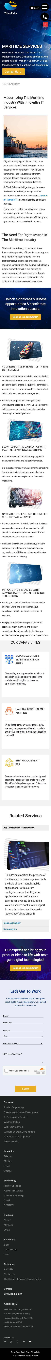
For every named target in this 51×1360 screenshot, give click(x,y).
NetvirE (7, 1220)
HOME (5, 84)
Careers (8, 1289)
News (6, 1254)
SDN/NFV (9, 1205)
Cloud (7, 1200)
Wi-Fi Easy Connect (13, 1127)
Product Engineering (14, 1107)
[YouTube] (30, 1342)
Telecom (8, 1156)
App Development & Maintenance (19, 827)
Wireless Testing (12, 1122)
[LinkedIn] (5, 1342)
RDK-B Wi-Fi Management (17, 1136)
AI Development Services (16, 1117)
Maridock (8, 1225)
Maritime (8, 1161)
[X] (11, 1342)
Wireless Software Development (19, 1132)
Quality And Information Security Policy (22, 1279)
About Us (8, 1269)
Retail (7, 1166)
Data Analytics (10, 929)
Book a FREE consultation (25, 317)
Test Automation (11, 1141)
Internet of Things (12, 1186)
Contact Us (12, 71)
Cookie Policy (25, 1352)
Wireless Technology (14, 1195)
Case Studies (10, 1249)
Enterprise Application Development (21, 1112)
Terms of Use (15, 1352)
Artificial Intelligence (13, 1190)
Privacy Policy (35, 1352)
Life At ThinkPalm (13, 1294)
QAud (6, 1230)
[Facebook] (17, 1342)
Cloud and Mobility (12, 923)
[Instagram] (24, 1342)
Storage (7, 1171)
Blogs (6, 1245)
